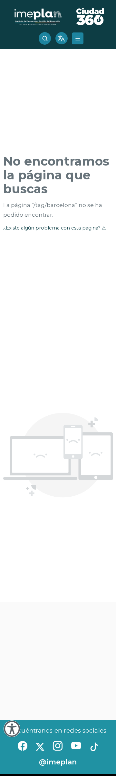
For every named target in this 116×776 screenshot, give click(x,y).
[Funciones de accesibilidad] (12, 728)
